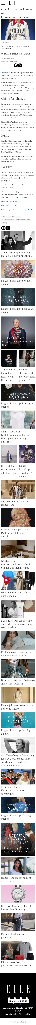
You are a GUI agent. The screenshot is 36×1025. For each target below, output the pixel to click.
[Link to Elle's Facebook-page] (15, 998)
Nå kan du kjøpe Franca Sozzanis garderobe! (17, 210)
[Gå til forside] (11, 3)
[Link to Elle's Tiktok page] (21, 998)
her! (16, 201)
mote (4, 223)
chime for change (8, 220)
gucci (18, 217)
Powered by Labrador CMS (18, 1022)
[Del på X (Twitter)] (20, 65)
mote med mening (8, 217)
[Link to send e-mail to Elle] (27, 998)
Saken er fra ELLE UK (8, 205)
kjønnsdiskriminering (23, 220)
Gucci (3, 72)
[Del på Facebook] (16, 65)
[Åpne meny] (3, 3)
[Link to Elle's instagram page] (9, 998)
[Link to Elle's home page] (18, 989)
